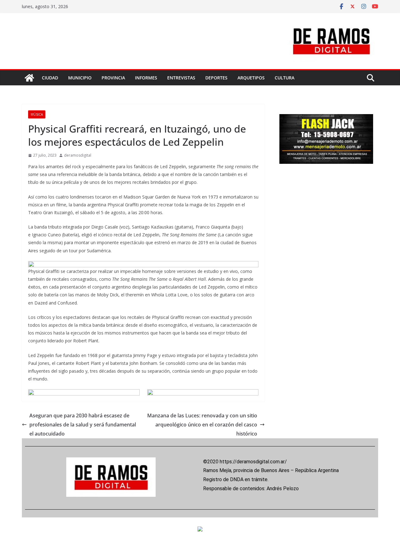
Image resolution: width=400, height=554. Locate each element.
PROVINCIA (113, 78)
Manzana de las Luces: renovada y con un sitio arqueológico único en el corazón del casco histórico (202, 424)
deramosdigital (77, 155)
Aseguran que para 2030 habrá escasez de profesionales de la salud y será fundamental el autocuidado (82, 424)
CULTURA (284, 78)
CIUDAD (50, 78)
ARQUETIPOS (251, 78)
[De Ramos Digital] (29, 77)
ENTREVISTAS (181, 78)
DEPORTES (216, 78)
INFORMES (146, 78)
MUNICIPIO (80, 78)
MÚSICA (37, 114)
